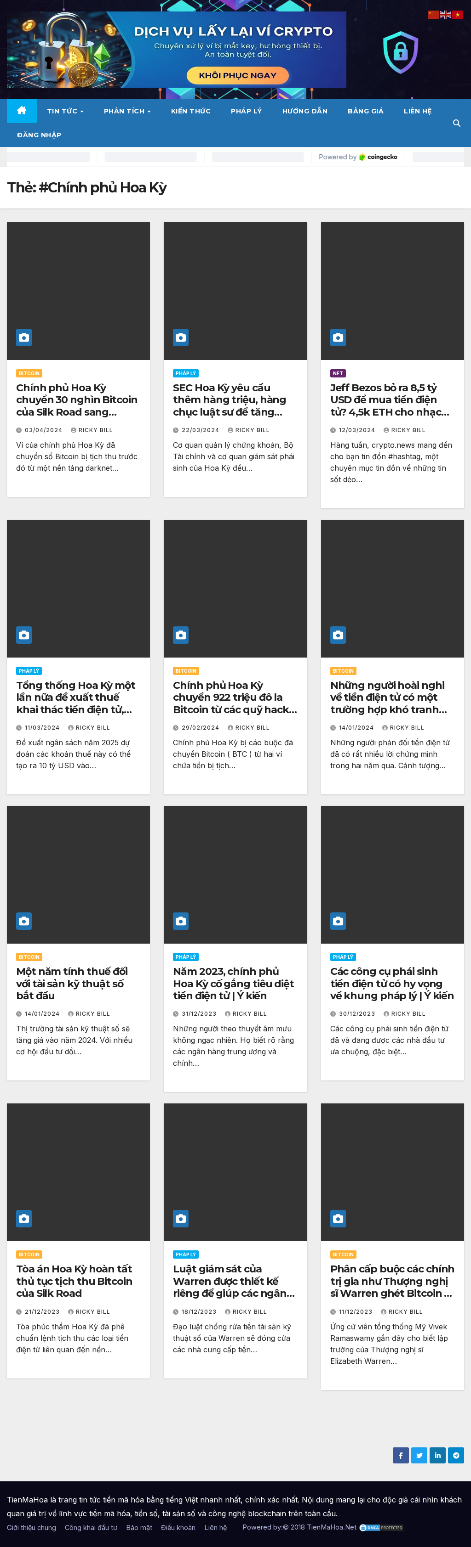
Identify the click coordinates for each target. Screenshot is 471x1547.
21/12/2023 (43, 1311)
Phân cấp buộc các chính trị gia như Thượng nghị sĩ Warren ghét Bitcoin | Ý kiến (392, 1287)
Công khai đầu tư (91, 1527)
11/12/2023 (356, 1311)
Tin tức (63, 111)
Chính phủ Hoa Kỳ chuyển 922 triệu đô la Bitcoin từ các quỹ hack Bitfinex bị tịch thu (231, 703)
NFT (338, 373)
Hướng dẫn (305, 111)
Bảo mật (139, 1527)
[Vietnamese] (458, 13)
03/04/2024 (44, 430)
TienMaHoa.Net (331, 1527)
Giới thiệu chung (31, 1527)
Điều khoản (178, 1527)
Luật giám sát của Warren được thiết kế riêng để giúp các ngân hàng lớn (230, 1287)
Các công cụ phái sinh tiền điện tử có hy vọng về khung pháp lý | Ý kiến (392, 983)
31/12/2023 (200, 1013)
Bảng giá (366, 111)
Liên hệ (418, 111)
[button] (456, 123)
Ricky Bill (96, 430)
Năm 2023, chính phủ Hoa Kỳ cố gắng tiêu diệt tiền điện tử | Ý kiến (233, 983)
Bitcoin (29, 373)
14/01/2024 (357, 727)
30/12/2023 (358, 1013)
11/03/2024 (43, 727)
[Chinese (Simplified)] (434, 13)
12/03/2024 (358, 430)
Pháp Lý (246, 111)
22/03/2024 (201, 430)
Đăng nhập (39, 135)
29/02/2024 (201, 727)
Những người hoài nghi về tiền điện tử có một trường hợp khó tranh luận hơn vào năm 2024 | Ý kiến (391, 709)
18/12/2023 (200, 1311)
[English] (446, 13)
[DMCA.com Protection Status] (381, 1527)
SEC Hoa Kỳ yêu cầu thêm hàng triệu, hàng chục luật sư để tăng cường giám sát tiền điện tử (234, 412)
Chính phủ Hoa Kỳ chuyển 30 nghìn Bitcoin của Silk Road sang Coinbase (77, 406)
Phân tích (125, 111)
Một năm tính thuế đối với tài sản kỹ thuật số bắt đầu (71, 983)
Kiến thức (191, 111)
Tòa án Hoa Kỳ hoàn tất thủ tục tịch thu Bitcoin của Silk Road (74, 1281)
